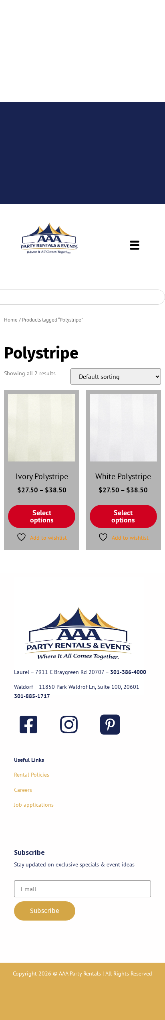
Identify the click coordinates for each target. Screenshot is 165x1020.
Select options (42, 516)
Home (11, 319)
